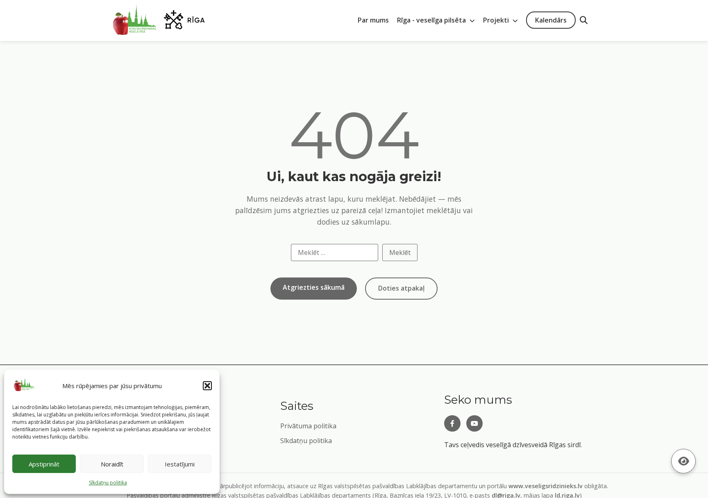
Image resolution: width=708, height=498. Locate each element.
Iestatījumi (180, 464)
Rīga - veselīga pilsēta (432, 20)
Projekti (497, 20)
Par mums (373, 20)
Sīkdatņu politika (306, 440)
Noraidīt (112, 464)
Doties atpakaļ (401, 288)
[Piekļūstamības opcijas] (683, 461)
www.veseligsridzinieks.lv (545, 486)
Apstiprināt (44, 464)
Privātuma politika (308, 425)
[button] (207, 386)
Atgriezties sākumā (314, 287)
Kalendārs (551, 20)
